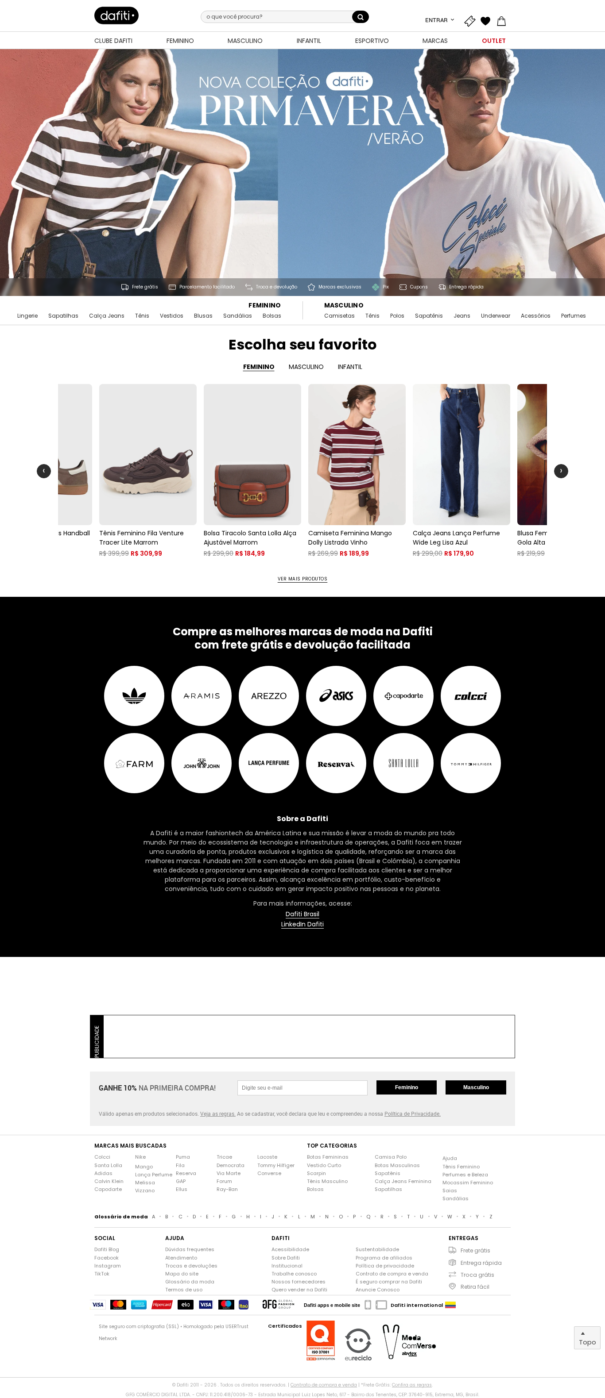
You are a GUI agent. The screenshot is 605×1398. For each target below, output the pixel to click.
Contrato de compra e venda (392, 1274)
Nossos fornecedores (298, 1282)
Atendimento (181, 1258)
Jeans (462, 315)
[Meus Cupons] (472, 20)
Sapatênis (429, 315)
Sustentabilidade (377, 1249)
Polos (397, 315)
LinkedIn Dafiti (302, 924)
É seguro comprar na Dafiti (389, 1282)
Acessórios (536, 315)
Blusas (203, 315)
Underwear (495, 315)
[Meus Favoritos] (488, 20)
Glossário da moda (189, 1282)
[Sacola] (503, 20)
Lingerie (27, 315)
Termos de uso (183, 1290)
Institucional (286, 1266)
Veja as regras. (218, 1113)
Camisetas (339, 315)
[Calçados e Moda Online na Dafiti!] (116, 15)
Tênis (142, 315)
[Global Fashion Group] (278, 1305)
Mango (144, 1167)
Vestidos (171, 315)
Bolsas (272, 315)
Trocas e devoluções (191, 1266)
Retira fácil (475, 1286)
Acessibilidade (290, 1249)
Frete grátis (475, 1250)
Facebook (106, 1258)
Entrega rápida (481, 1263)
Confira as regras (412, 1385)
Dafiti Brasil (302, 914)
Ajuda (449, 1158)
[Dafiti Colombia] (450, 1305)
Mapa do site (181, 1274)
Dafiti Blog (106, 1249)
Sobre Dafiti (285, 1258)
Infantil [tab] (350, 366)
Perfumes (573, 315)
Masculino (344, 305)
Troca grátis (477, 1275)
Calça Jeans (106, 315)
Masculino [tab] (306, 366)
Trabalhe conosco (294, 1274)
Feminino (264, 305)
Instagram (107, 1266)
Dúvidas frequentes (189, 1249)
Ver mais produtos (303, 579)
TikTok (101, 1274)
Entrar (437, 20)
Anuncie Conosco (377, 1290)
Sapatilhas (63, 315)
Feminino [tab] (259, 366)
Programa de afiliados (384, 1258)
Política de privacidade (385, 1266)
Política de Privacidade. (412, 1113)
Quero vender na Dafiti (299, 1290)
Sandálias (237, 315)
